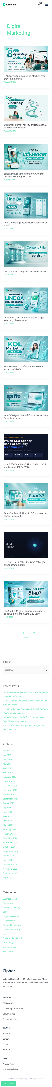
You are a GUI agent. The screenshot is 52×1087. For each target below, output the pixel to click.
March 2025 (8, 825)
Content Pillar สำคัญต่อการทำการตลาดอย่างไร (25, 271)
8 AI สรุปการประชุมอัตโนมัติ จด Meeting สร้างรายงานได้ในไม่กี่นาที (24, 77)
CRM (5, 912)
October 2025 (9, 794)
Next (27, 637)
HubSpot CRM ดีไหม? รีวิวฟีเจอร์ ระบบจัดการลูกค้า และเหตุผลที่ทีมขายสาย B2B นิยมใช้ (24, 613)
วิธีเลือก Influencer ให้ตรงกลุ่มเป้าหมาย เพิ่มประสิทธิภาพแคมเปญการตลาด (24, 175)
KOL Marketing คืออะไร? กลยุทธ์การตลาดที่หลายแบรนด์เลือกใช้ (23, 368)
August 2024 (8, 855)
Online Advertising (11, 929)
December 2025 (10, 785)
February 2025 (9, 829)
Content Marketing (11, 907)
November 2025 (10, 790)
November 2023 (10, 869)
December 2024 (10, 838)
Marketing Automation (13, 1008)
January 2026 (9, 781)
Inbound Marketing (12, 925)
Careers (6, 1039)
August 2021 (8, 877)
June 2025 (7, 812)
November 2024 (10, 842)
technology (8, 942)
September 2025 (10, 798)
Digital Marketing (11, 916)
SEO (5, 933)
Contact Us (7, 1044)
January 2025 (9, 834)
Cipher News (8, 903)
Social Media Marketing (13, 938)
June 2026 (7, 759)
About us (7, 1033)
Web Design (8, 951)
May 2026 (7, 764)
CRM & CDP (8, 1003)
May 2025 (7, 816)
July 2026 (7, 755)
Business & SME (10, 899)
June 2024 (7, 860)
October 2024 (9, 847)
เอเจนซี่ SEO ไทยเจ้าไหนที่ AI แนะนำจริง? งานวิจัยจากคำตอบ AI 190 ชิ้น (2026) (25, 466)
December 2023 (10, 864)
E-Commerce (9, 920)
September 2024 (10, 851)
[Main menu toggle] (46, 4)
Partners (6, 1049)
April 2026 (7, 768)
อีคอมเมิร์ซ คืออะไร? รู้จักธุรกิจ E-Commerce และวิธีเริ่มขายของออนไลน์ (25, 515)
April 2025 (7, 820)
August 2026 (8, 750)
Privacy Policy (9, 1064)
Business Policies (10, 1069)
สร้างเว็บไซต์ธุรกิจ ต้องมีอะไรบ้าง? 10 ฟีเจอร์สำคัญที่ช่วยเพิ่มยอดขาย (26, 417)
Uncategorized (9, 947)
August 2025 (8, 803)
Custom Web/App (10, 1019)
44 (34, 632)
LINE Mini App (9, 1014)
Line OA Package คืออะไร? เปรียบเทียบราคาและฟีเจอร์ (25, 224)
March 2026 (8, 772)
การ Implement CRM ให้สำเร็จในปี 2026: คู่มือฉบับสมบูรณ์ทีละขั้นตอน (24, 564)
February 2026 (9, 777)
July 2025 (7, 807)
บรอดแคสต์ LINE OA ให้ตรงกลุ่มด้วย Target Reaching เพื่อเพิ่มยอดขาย (24, 319)
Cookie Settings (8, 1083)
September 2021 (10, 873)
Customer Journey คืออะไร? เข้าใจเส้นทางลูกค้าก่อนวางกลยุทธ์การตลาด (25, 126)
